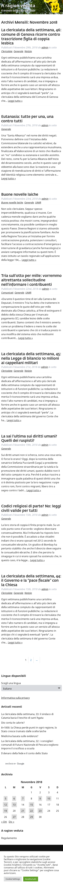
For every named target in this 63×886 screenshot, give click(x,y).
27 (14, 817)
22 (31, 810)
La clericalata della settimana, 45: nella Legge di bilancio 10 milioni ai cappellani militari (31, 358)
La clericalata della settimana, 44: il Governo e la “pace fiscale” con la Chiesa (31, 580)
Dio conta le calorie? (13, 722)
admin (44, 47)
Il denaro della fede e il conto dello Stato (24, 753)
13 (14, 804)
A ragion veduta (18, 6)
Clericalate (6, 51)
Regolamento (9, 838)
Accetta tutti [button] (30, 879)
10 (48, 798)
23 (40, 810)
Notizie (28, 51)
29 (31, 817)
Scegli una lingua (11, 683)
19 (5, 810)
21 (22, 810)
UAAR (38, 202)
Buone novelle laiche (19, 194)
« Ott (4, 821)
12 (5, 804)
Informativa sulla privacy (15, 698)
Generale (18, 51)
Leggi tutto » (15, 101)
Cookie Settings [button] (13, 879)
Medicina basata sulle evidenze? (19, 736)
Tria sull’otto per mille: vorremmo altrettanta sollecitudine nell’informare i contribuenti (31, 280)
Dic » (11, 821)
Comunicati (7, 292)
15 (31, 804)
